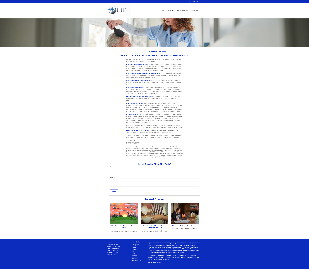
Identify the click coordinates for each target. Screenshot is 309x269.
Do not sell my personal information (161, 259)
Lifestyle (134, 255)
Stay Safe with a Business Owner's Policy (124, 226)
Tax (133, 251)
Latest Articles (136, 257)
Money (134, 253)
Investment (135, 246)
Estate (134, 247)
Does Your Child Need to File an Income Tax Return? (154, 226)
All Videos (135, 258)
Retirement (135, 244)
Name (111, 167)
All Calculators (136, 260)
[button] (170, 10)
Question (112, 177)
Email (157, 167)
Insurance (135, 249)
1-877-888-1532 (195, 1)
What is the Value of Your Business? (185, 226)
